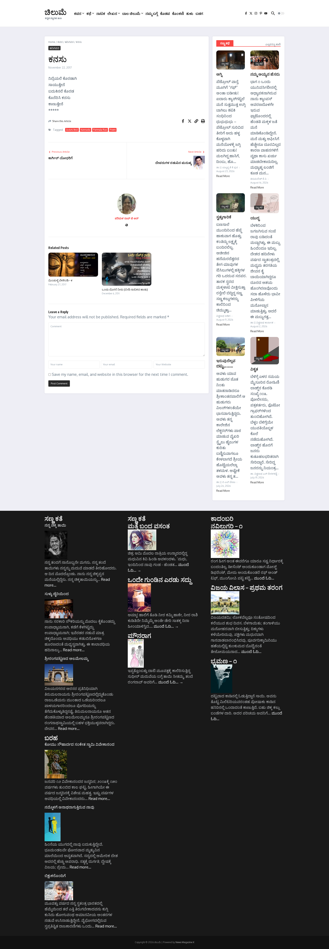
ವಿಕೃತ (254, 368)
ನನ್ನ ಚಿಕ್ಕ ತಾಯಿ (55, 525)
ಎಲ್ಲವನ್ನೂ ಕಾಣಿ (273, 44)
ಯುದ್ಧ (254, 217)
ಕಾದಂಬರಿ (222, 518)
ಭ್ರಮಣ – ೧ (224, 661)
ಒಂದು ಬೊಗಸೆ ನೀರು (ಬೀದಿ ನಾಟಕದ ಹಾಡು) (125, 289)
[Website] (126, 225)
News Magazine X (185, 942)
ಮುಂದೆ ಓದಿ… (166, 626)
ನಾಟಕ (100, 13)
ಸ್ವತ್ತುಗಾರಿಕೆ (223, 216)
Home (51, 41)
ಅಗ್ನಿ (219, 74)
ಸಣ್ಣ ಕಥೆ (225, 43)
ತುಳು (189, 13)
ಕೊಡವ (165, 13)
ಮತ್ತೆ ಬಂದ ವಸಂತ (149, 526)
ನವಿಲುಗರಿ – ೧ (227, 526)
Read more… (74, 649)
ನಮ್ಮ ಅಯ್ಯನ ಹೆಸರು (265, 74)
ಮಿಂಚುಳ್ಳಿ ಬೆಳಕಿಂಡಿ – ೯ (60, 280)
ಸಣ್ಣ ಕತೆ (54, 518)
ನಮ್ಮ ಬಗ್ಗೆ (151, 13)
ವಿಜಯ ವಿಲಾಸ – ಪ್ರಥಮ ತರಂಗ (246, 587)
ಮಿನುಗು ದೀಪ (72, 129)
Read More (223, 176)
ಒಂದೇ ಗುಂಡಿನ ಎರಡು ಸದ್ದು (160, 579)
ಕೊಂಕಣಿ (178, 13)
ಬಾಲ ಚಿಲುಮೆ (131, 13)
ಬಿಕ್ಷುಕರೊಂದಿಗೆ (55, 875)
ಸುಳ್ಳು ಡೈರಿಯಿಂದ (57, 593)
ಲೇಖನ (112, 13)
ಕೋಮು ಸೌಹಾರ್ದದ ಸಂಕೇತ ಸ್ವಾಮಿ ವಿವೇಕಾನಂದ (79, 744)
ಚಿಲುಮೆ (55, 12)
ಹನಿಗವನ (69, 41)
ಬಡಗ (199, 13)
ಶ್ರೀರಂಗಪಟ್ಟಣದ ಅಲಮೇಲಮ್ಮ (66, 658)
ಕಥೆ (88, 13)
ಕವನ (77, 13)
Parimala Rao (100, 129)
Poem (113, 129)
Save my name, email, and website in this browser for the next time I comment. (120, 374)
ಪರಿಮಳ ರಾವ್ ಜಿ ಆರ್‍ (126, 218)
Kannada (85, 129)
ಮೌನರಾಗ (139, 635)
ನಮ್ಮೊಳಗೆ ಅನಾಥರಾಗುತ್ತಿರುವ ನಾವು (69, 807)
